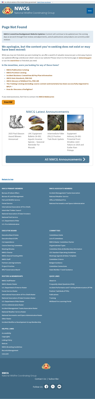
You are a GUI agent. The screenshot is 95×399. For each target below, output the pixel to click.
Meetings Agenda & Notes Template (62, 256)
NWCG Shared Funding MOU (12, 256)
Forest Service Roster (9, 291)
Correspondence (8, 242)
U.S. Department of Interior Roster (14, 288)
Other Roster (6, 319)
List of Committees (56, 238)
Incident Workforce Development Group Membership (21, 322)
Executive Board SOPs (10, 238)
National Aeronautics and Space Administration (67, 203)
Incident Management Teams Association (64, 193)
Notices (4, 343)
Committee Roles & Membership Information (65, 249)
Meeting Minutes (8, 249)
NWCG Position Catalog (16, 72)
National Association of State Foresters (16, 214)
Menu (90, 11)
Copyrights (6, 337)
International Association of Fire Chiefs (16, 207)
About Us (52, 281)
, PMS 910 (19, 78)
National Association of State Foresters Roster (19, 298)
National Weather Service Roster (14, 312)
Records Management (10, 350)
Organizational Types (57, 245)
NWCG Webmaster (46, 97)
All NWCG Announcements (63, 159)
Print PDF (8, 102)
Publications (53, 294)
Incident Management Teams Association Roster (20, 308)
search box (14, 60)
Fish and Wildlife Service (11, 200)
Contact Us (40, 378)
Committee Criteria (56, 259)
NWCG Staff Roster (8, 281)
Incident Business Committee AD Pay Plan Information (29, 75)
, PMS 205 (22, 81)
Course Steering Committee (12, 245)
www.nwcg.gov (85, 58)
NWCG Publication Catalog (17, 70)
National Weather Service (58, 196)
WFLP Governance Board (11, 270)
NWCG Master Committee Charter (61, 242)
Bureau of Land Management (12, 196)
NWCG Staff (6, 259)
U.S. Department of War (10, 221)
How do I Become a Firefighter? (19, 89)
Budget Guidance (55, 263)
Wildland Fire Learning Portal (60, 301)
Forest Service (7, 203)
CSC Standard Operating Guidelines (62, 252)
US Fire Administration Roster (13, 305)
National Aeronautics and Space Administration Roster (22, 315)
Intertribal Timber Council (11, 210)
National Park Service (10, 217)
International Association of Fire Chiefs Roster (18, 294)
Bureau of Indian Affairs (10, 193)
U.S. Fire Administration (10, 224)
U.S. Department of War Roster (13, 301)
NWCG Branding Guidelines (12, 347)
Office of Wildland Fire (57, 200)
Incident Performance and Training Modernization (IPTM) (70, 288)
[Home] (7, 11)
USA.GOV (5, 354)
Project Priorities (8, 266)
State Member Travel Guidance (61, 270)
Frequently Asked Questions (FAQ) (61, 284)
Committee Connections (58, 266)
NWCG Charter (7, 252)
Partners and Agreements (11, 263)
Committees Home (56, 235)
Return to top (7, 179)
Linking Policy (7, 340)
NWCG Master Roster (9, 284)
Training (52, 298)
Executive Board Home (10, 235)
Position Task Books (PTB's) (59, 291)
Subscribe (54, 378)
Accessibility (6, 333)
